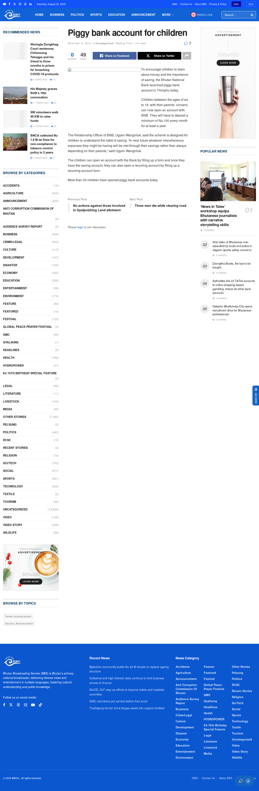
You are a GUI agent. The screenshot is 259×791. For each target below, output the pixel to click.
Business (57, 15)
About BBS (201, 4)
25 (54, 126)
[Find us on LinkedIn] (30, 4)
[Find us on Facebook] (9, 4)
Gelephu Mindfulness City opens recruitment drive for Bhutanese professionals (232, 310)
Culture (9, 249)
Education (116, 15)
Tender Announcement (18, 616)
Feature (9, 304)
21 (53, 157)
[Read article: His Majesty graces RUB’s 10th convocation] (15, 95)
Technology (13, 486)
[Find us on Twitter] (14, 4)
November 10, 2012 (79, 43)
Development (13, 257)
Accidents (11, 185)
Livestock (11, 401)
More (166, 15)
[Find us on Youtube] (4, 4)
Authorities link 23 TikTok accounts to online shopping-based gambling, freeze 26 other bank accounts (233, 287)
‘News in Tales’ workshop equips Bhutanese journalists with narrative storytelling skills (218, 215)
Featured (10, 311)
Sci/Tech (9, 463)
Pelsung (10, 424)
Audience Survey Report (22, 226)
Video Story (12, 525)
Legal (8, 386)
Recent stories (15, 448)
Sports (96, 15)
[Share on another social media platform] (186, 56)
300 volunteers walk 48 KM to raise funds (44, 116)
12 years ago (40, 126)
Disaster (10, 265)
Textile (9, 494)
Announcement (143, 15)
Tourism (9, 502)
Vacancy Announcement (19, 623)
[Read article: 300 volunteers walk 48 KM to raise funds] (15, 118)
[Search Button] (252, 14)
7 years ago (40, 157)
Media (7, 409)
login (80, 227)
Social (8, 471)
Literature (12, 393)
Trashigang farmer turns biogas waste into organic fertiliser (127, 708)
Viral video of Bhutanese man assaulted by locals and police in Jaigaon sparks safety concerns (232, 246)
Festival (10, 319)
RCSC (7, 440)
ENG (236, 4)
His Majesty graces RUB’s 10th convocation (43, 92)
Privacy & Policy (218, 4)
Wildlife (10, 532)
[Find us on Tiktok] (40, 705)
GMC (175, 4)
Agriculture (13, 193)
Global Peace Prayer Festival (27, 327)
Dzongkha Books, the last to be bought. (231, 265)
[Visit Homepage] (12, 14)
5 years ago (40, 79)
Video (7, 517)
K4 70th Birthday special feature (30, 373)
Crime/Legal (13, 242)
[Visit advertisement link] (31, 567)
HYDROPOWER (13, 365)
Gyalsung (11, 342)
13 (53, 79)
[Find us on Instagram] (20, 4)
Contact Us (186, 4)
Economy (10, 273)
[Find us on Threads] (25, 4)
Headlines (11, 350)
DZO (251, 4)
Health (8, 358)
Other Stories (14, 417)
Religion (10, 455)
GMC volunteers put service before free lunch (118, 701)
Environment (13, 296)
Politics (77, 15)
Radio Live (205, 14)
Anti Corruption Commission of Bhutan (28, 211)
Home (39, 15)
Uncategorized (105, 43)
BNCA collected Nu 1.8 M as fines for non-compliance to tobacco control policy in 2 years (44, 144)
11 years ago (40, 102)
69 (54, 102)
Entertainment (15, 288)
